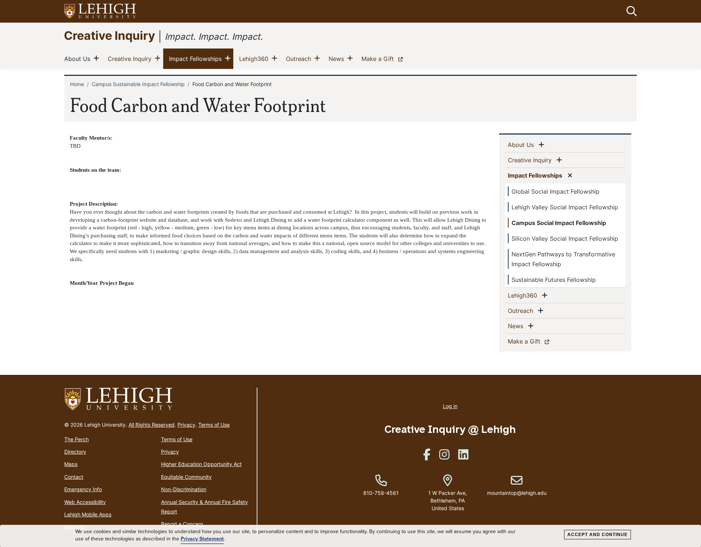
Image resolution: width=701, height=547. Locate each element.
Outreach (300, 58)
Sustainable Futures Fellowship (554, 280)
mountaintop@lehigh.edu (517, 485)
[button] (630, 11)
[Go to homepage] (157, 399)
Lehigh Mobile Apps (87, 514)
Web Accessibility (85, 501)
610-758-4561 (381, 492)
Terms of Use (214, 424)
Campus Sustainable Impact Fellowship (138, 84)
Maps (70, 464)
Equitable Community (186, 476)
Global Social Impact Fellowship (556, 191)
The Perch (76, 439)
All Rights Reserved (152, 424)
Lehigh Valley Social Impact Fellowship (565, 207)
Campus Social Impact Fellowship (559, 223)
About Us (78, 58)
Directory (75, 451)
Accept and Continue (597, 534)
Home (77, 84)
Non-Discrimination (183, 489)
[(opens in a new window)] (100, 11)
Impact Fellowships (197, 58)
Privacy (186, 424)
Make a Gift (383, 58)
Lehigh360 (255, 58)
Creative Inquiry (109, 35)
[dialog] (350, 536)
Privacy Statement (202, 539)
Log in (450, 406)
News (338, 58)
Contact (73, 476)
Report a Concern (182, 523)
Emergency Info (83, 489)
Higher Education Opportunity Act (201, 464)
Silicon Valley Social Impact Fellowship (565, 238)
